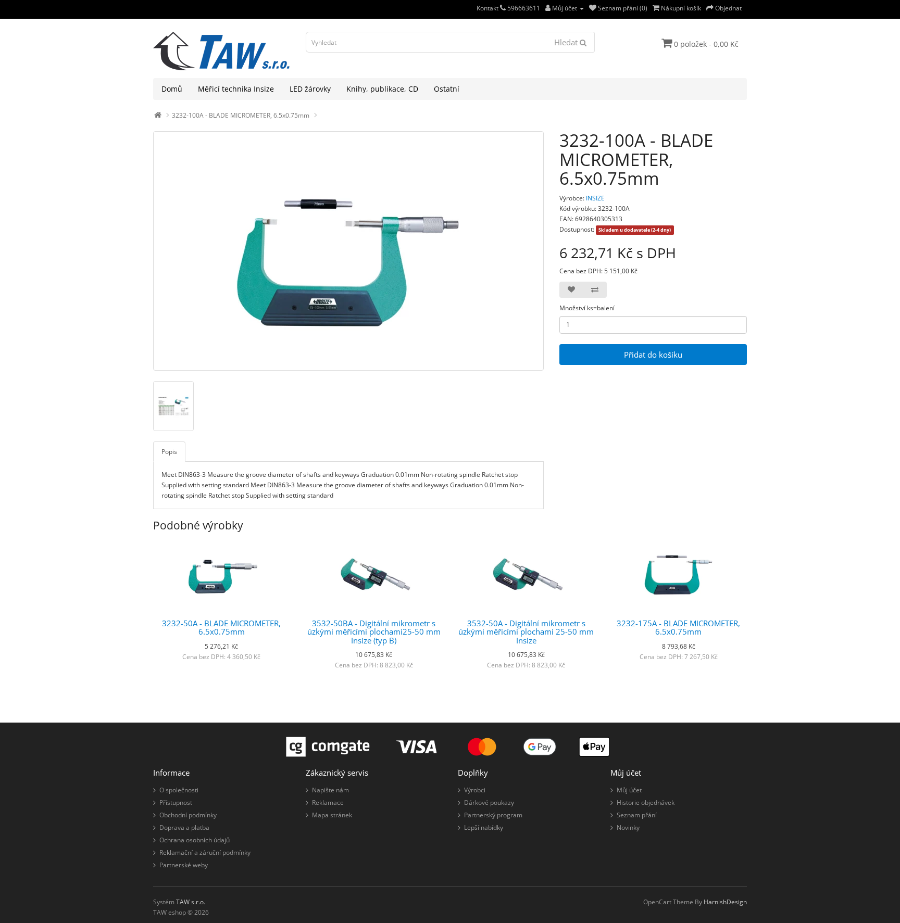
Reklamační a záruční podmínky (205, 852)
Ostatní (446, 89)
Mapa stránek (332, 815)
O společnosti (178, 790)
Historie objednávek (645, 802)
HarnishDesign (725, 901)
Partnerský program (493, 815)
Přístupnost (175, 802)
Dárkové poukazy (489, 802)
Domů (171, 89)
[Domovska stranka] (157, 115)
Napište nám (330, 790)
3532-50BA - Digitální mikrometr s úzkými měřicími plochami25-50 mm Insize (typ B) (374, 632)
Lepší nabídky (483, 827)
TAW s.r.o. (190, 901)
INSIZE (595, 198)
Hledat (567, 42)
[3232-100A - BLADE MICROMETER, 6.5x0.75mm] (348, 251)
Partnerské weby (183, 865)
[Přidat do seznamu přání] (571, 290)
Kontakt (488, 8)
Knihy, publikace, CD (382, 89)
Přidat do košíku (653, 354)
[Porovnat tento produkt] (595, 290)
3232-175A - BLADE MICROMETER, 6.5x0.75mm (678, 627)
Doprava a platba (184, 827)
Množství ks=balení (587, 308)
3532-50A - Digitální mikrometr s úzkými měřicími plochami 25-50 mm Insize (526, 632)
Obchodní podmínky (188, 815)
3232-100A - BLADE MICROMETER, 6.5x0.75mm (240, 115)
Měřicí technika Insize (236, 89)
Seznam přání (637, 815)
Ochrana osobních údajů (194, 840)
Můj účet (629, 790)
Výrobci (474, 790)
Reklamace (328, 802)
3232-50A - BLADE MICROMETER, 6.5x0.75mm (221, 627)
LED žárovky (310, 89)
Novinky (628, 827)
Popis (169, 451)
